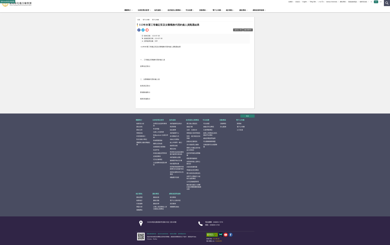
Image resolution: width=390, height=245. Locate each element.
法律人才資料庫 (158, 132)
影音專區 (173, 197)
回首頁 (297, 2)
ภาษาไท (321, 2)
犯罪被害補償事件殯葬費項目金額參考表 (177, 168)
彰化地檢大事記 (141, 139)
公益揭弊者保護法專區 (160, 164)
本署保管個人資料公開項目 (193, 163)
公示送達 (240, 130)
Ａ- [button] (371, 2)
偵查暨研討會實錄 (159, 147)
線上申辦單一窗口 (176, 142)
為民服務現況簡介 (176, 123)
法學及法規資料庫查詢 (160, 125)
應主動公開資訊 (192, 123)
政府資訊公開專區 (174, 10)
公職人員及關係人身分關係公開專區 (160, 208)
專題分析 (139, 207)
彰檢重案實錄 (157, 140)
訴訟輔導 (173, 130)
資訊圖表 (173, 203)
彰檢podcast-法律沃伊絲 (160, 136)
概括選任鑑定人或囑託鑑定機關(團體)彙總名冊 (194, 187)
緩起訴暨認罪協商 (209, 138)
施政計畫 (190, 127)
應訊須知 (173, 149)
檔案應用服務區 (192, 158)
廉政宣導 (156, 203)
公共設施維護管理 (193, 181)
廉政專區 (242, 10)
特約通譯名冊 (174, 163)
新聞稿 (239, 123)
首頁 (138, 19)
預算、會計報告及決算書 (193, 137)
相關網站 (139, 210)
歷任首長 (139, 127)
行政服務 (139, 203)
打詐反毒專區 (157, 159)
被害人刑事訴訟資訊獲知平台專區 (210, 134)
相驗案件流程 (174, 177)
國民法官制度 (157, 143)
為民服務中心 (174, 133)
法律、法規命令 (192, 130)
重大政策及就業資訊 (193, 173)
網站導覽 (343, 2)
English (304, 2)
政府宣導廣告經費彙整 (193, 154)
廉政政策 (156, 197)
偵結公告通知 (174, 139)
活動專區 (202, 10)
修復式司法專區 (208, 127)
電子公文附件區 (175, 200)
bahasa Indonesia (331, 2)
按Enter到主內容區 (7, 1)
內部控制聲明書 (192, 167)
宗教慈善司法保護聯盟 (210, 146)
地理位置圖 (173, 234)
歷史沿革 (139, 130)
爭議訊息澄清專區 (193, 170)
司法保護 (189, 10)
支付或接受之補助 (193, 144)
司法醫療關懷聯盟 (209, 141)
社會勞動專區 (207, 130)
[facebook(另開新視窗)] (231, 235)
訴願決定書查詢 (192, 141)
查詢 (387, 3)
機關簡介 (127, 10)
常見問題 (156, 129)
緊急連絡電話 (352, 2)
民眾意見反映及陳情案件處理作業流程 (177, 153)
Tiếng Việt (313, 2)
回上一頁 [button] (239, 30)
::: (135, 220)
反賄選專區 (157, 156)
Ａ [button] (376, 2)
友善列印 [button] (248, 30)
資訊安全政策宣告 (163, 234)
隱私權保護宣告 (151, 234)
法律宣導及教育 (143, 10)
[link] (138, 30)
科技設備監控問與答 (160, 153)
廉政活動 (156, 200)
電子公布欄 (217, 10)
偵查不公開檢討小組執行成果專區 (193, 177)
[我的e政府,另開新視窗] (221, 235)
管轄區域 (139, 133)
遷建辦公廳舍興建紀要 (143, 143)
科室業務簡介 (141, 136)
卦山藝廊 (223, 127)
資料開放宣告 (182, 234)
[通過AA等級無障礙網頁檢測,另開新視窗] (212, 235)
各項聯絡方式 (174, 136)
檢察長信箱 (363, 2)
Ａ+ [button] (380, 2)
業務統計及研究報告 (193, 133)
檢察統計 (139, 200)
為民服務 (157, 10)
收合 (247, 116)
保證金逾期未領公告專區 (177, 173)
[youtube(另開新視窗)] (226, 235)
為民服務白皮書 (175, 157)
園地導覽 (139, 197)
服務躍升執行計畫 (176, 160)
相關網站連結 (174, 207)
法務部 (290, 2)
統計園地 (229, 10)
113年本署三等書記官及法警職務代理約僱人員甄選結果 (169, 25)
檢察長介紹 (140, 123)
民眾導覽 (173, 127)
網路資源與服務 (258, 10)
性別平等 (156, 150)
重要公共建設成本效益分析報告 (193, 149)
